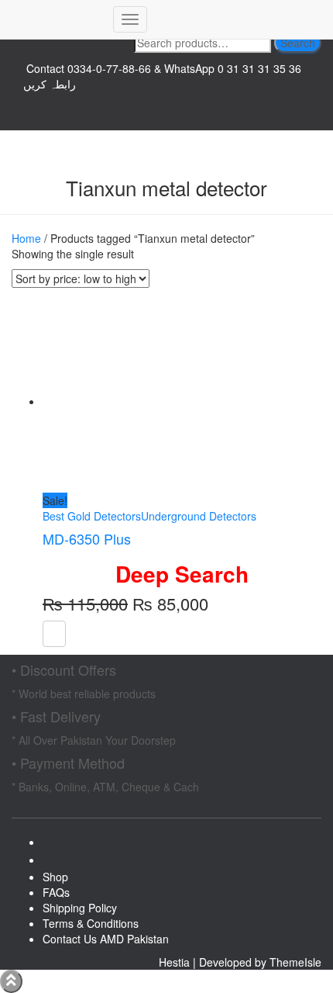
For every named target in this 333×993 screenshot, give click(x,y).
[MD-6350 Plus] (132, 401)
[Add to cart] (54, 634)
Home (26, 238)
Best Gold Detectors (92, 516)
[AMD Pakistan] (56, 19)
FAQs (56, 892)
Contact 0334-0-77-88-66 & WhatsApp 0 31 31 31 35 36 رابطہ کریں (162, 76)
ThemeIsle (295, 962)
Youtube (55, 864)
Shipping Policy (80, 907)
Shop (55, 876)
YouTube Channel (166, 107)
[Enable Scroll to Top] (11, 981)
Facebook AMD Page (166, 122)
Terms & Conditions (91, 923)
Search (297, 42)
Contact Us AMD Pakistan (106, 938)
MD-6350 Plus (87, 538)
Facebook (55, 846)
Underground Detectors (198, 516)
